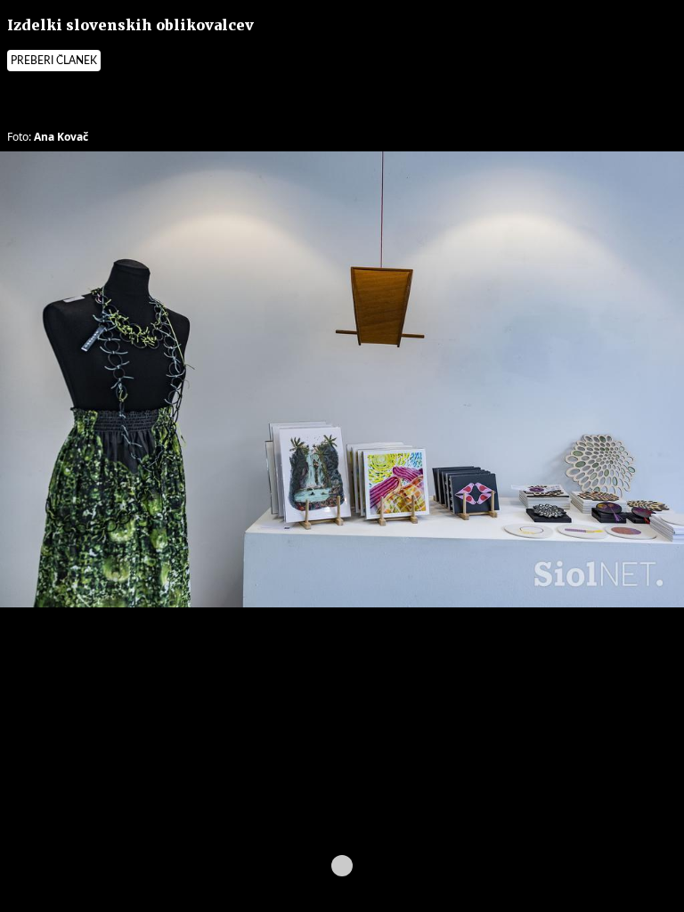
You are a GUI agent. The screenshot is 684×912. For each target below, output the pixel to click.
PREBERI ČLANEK (54, 60)
